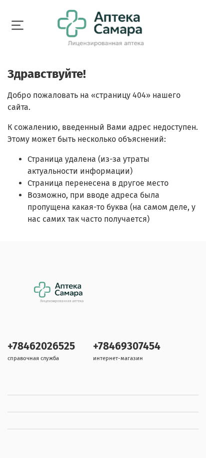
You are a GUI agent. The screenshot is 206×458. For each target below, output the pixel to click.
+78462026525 (41, 346)
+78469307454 (126, 346)
